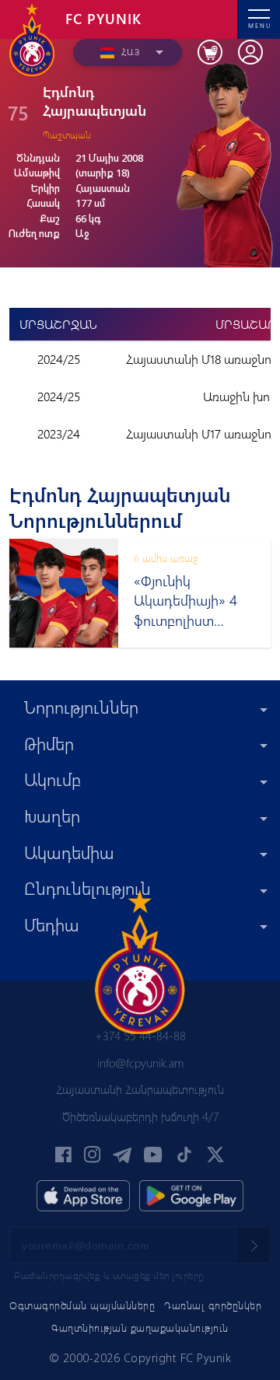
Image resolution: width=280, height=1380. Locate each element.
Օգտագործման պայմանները (82, 1305)
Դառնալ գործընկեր (212, 1305)
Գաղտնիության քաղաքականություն (140, 1327)
